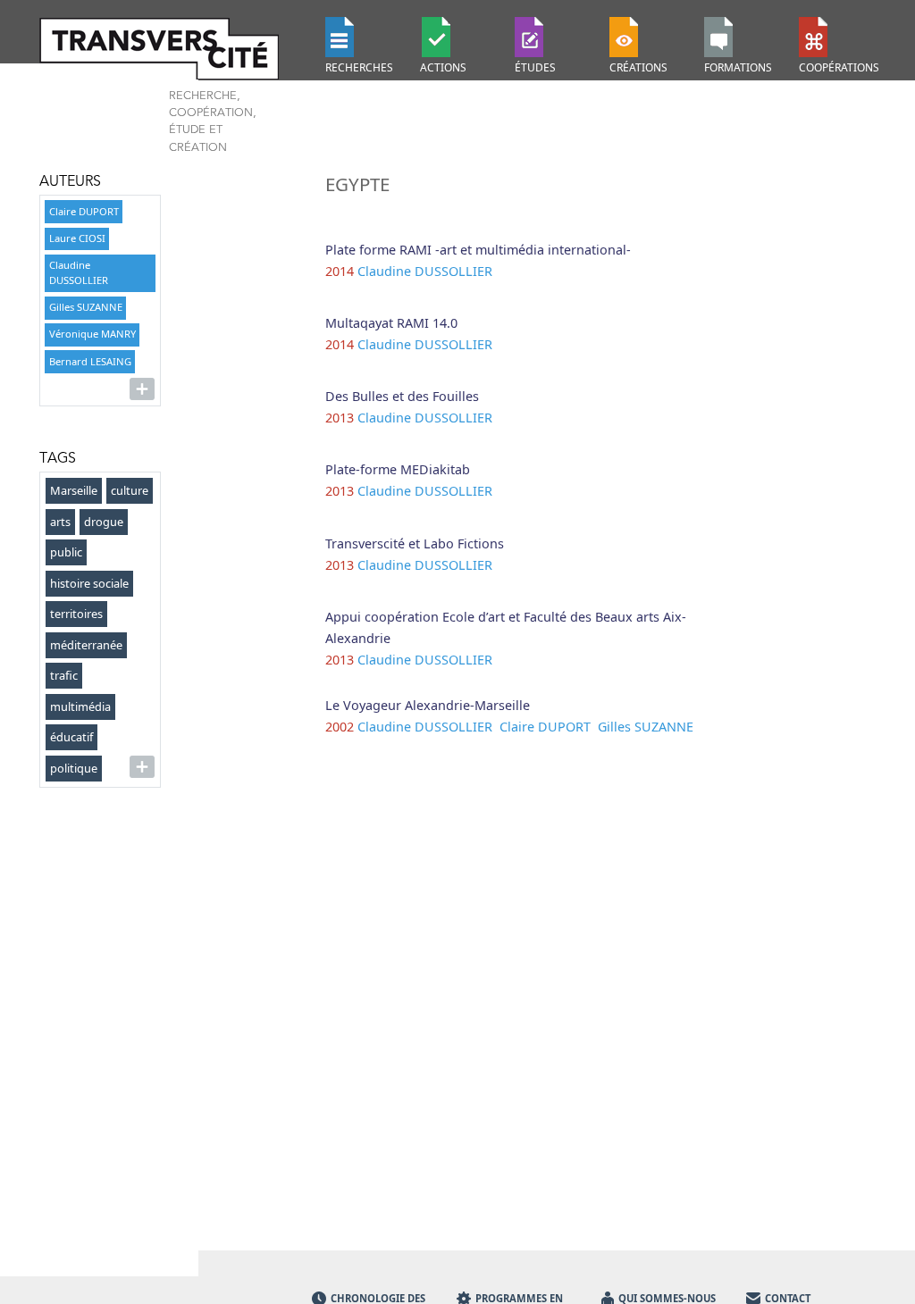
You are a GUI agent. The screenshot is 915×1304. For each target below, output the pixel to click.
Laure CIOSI (77, 238)
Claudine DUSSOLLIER (78, 272)
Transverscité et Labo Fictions (414, 543)
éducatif (71, 737)
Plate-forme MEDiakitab (397, 469)
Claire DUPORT (84, 211)
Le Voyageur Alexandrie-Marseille (427, 705)
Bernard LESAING (90, 361)
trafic (64, 675)
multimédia (80, 706)
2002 (339, 726)
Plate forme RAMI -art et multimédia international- (478, 249)
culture (129, 490)
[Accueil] (171, 48)
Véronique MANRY (92, 333)
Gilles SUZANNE (85, 306)
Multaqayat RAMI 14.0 (391, 322)
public (66, 552)
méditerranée (86, 645)
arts (60, 522)
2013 (339, 417)
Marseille (73, 490)
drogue (103, 522)
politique (73, 768)
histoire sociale (89, 583)
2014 (339, 271)
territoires (76, 614)
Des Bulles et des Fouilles (402, 396)
